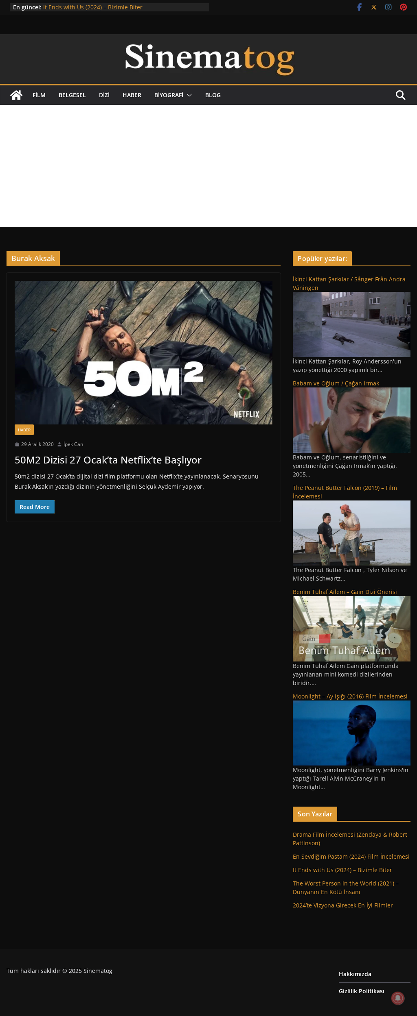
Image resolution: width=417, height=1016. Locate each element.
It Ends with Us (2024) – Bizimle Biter (93, 7)
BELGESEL (72, 95)
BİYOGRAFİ (168, 95)
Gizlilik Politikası (361, 991)
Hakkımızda (355, 974)
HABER (132, 95)
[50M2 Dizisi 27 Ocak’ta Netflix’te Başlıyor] (143, 352)
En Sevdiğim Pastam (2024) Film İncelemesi (351, 856)
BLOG (213, 95)
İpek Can (73, 444)
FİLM (39, 95)
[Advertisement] (208, 166)
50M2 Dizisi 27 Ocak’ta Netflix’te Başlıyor (108, 459)
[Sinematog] (208, 39)
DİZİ (104, 95)
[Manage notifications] (397, 998)
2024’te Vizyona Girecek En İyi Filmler (343, 905)
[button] (187, 95)
